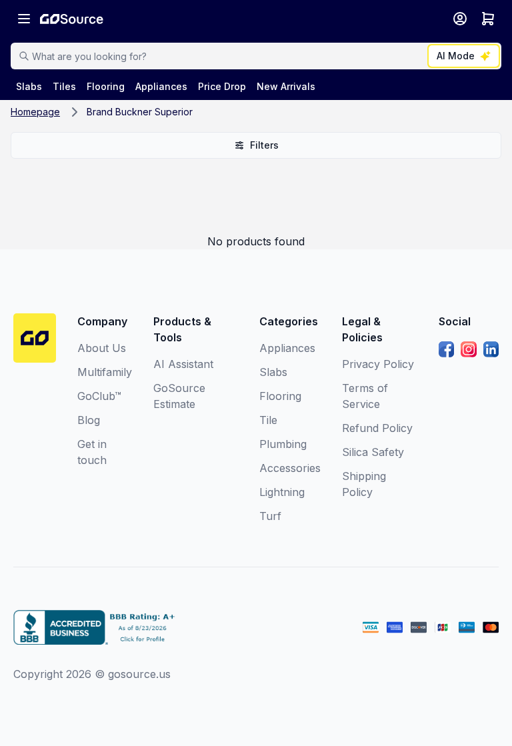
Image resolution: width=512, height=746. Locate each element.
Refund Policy (377, 428)
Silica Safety (373, 452)
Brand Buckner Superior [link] (140, 111)
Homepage (35, 111)
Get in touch (92, 452)
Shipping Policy (364, 484)
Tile (268, 420)
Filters (264, 145)
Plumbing (283, 444)
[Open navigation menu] (24, 18)
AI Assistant (183, 364)
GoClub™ (99, 396)
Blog (88, 420)
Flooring (280, 396)
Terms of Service (365, 396)
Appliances (287, 348)
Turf (270, 516)
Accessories (290, 468)
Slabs (273, 372)
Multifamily (104, 372)
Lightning (282, 492)
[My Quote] (488, 18)
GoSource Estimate (179, 396)
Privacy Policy (378, 364)
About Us (101, 348)
